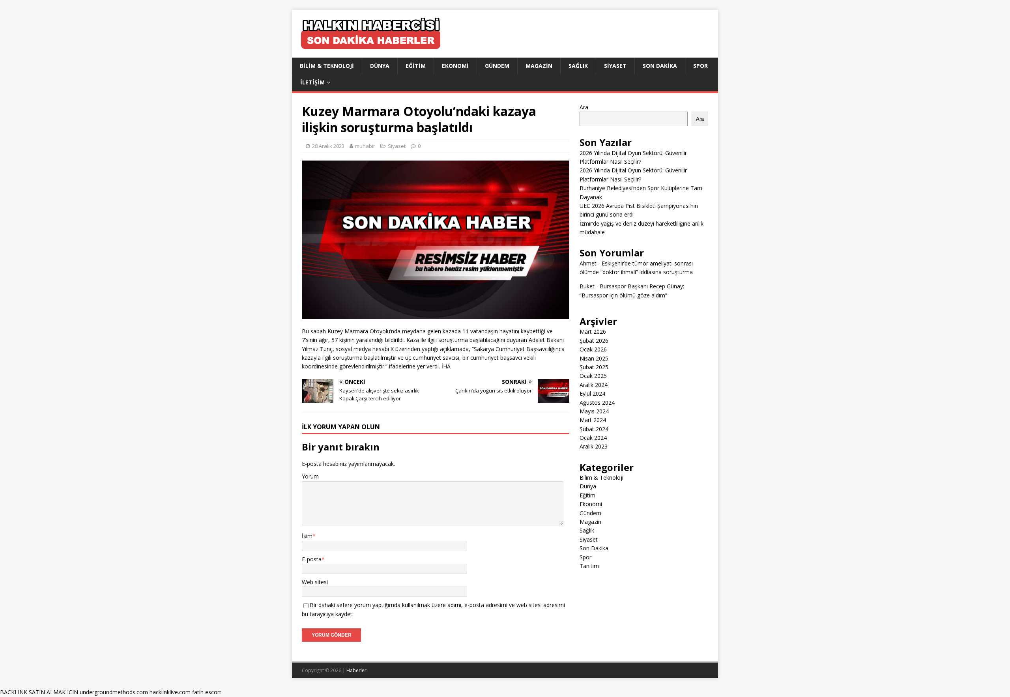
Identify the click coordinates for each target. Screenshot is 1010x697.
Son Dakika (660, 65)
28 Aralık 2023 (328, 145)
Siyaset (615, 65)
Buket (587, 286)
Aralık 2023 (594, 446)
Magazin (539, 65)
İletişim (312, 82)
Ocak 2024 (593, 437)
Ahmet (588, 263)
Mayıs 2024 (594, 411)
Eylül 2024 (592, 393)
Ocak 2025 (593, 375)
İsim (307, 536)
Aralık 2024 (594, 385)
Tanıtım (589, 566)
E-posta (312, 559)
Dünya (379, 65)
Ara (584, 107)
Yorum (310, 476)
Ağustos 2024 (597, 402)
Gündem (497, 65)
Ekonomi (455, 65)
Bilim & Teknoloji (327, 65)
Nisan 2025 (594, 358)
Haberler (356, 670)
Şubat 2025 (594, 367)
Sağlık (578, 65)
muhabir (365, 145)
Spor (700, 65)
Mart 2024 (593, 420)
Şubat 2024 (594, 429)
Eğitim (416, 65)
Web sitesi (315, 582)
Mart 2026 (593, 331)
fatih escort (206, 692)
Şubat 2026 (594, 340)
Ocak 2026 (593, 349)
